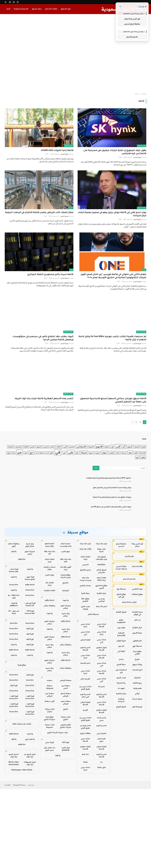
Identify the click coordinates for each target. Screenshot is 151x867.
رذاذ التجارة (121, 683)
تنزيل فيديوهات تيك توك (30, 763)
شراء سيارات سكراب (50, 710)
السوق (39, 447)
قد (46, 453)
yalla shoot (49, 600)
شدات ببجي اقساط (101, 625)
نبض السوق (37, 9)
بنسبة (124, 453)
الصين (32, 447)
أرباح (143, 447)
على (70, 452)
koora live (13, 585)
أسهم (130, 447)
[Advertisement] (75, 53)
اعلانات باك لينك (49, 584)
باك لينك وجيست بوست (85, 579)
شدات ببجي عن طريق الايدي (85, 687)
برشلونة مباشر (49, 605)
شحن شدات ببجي (101, 719)
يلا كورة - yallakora (14, 604)
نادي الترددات (137, 670)
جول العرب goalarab (65, 749)
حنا (101, 762)
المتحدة (142, 453)
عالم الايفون (137, 641)
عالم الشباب (129, 556)
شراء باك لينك (101, 544)
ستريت (97, 453)
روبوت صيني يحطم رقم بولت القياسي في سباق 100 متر (111, 507)
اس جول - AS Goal (13, 612)
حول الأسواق (66, 9)
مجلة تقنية (85, 593)
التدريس (85, 564)
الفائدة (25, 447)
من (19, 452)
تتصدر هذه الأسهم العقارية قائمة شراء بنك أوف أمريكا (44, 399)
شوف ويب (121, 627)
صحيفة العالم (93, 614)
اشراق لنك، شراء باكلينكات (101, 558)
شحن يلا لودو (101, 725)
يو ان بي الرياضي (101, 600)
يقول (143, 457)
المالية (10, 447)
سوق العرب (65, 551)
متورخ (137, 659)
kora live (13, 623)
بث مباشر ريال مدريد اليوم (49, 749)
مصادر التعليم (85, 585)
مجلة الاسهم (137, 633)
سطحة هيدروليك (49, 687)
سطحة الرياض (65, 680)
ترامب (111, 453)
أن (124, 446)
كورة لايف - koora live (29, 697)
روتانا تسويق (137, 664)
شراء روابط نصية (101, 550)
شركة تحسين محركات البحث (121, 567)
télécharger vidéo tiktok (21, 770)
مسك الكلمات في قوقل (137, 613)
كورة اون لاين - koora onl (30, 604)
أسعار (137, 447)
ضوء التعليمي (137, 589)
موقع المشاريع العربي (101, 586)
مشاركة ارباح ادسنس (121, 545)
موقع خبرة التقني (137, 652)
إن (112, 446)
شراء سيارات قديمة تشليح (57, 732)
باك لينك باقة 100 (65, 560)
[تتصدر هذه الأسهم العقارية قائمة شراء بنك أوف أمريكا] (39, 376)
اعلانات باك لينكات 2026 (21, 724)
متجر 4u (101, 686)
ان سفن (137, 620)
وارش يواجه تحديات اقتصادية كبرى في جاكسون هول (112, 488)
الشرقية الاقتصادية (121, 634)
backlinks (101, 564)
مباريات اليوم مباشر (66, 606)
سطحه (49, 680)
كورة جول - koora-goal (30, 578)
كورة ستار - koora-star (13, 570)
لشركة (41, 453)
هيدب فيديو (121, 678)
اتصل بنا (7, 785)
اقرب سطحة (50, 701)
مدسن (121, 659)
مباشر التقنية (121, 693)
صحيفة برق (121, 589)
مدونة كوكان (121, 641)
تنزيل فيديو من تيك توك (30, 755)
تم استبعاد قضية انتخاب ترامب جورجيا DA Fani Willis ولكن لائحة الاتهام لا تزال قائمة (112, 338)
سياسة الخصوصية (19, 785)
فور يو (85, 710)
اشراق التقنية (121, 612)
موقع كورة (22, 665)
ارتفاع (107, 447)
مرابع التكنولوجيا (121, 621)
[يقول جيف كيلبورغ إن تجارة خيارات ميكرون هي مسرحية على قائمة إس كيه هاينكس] (112, 127)
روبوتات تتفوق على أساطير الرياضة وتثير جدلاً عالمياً (112, 497)
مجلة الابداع (121, 664)
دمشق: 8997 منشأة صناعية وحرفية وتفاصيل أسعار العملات (108, 478)
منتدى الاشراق (85, 570)
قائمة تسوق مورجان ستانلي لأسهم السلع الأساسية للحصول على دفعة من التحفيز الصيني (113, 400)
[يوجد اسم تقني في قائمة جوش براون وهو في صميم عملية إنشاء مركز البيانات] (112, 189)
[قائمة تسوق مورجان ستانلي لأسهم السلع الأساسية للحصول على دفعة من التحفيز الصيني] (112, 376)
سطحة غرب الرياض (49, 694)
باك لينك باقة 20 (49, 552)
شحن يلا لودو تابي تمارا (85, 695)
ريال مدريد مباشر (66, 614)
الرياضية (65, 590)
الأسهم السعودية (21, 9)
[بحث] (6, 2)
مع (31, 452)
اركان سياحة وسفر (129, 602)
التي (65, 447)
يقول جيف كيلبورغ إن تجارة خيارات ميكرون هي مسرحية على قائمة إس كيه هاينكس (115, 152)
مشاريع (66, 583)
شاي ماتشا (101, 767)
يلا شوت (66, 600)
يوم (137, 457)
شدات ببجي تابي (85, 633)
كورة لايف (30, 628)
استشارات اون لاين (121, 671)
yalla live (21, 559)
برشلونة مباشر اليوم (13, 545)
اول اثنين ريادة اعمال (137, 545)
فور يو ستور (85, 679)
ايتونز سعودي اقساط (101, 648)
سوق (91, 453)
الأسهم (99, 446)
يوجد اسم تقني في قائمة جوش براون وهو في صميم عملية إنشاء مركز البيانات (112, 214)
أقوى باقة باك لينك (65, 568)
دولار (104, 452)
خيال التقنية (137, 627)
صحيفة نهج (137, 646)
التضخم (71, 447)
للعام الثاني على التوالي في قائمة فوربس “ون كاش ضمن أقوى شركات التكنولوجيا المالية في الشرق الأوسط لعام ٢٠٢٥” (113, 276)
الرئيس (45, 447)
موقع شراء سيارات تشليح (49, 718)
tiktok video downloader (13, 763)
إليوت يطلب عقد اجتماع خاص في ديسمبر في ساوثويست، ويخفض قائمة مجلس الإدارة (42, 338)
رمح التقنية (137, 683)
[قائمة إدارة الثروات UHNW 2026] (39, 127)
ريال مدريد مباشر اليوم (29, 545)
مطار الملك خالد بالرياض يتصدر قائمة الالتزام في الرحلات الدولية (39, 212)
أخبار (8, 9)
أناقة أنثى (121, 651)
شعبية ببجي (101, 733)
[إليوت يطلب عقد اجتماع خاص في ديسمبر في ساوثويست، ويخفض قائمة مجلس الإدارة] (39, 314)
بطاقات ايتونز (85, 733)
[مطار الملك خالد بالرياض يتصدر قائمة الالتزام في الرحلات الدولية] (39, 189)
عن (64, 452)
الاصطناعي (81, 446)
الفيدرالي (18, 447)
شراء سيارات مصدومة (50, 726)
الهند (135, 453)
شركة (84, 452)
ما (36, 453)
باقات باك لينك (85, 549)
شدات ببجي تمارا (85, 625)
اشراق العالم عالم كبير (101, 571)
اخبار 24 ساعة (101, 606)
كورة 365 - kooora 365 (30, 612)
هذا (14, 453)
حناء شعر (85, 754)
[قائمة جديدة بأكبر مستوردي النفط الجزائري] (39, 251)
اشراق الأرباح (121, 707)
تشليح (65, 709)
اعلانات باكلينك (49, 590)
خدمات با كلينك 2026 (49, 568)
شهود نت (121, 688)
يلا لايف (57, 755)
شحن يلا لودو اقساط (85, 648)
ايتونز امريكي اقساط (85, 703)
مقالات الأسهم (51, 9)
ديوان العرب (49, 575)
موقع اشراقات (137, 594)
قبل (51, 453)
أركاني (137, 693)
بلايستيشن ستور (101, 740)
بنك (117, 453)
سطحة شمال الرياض (65, 694)
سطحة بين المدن (65, 687)
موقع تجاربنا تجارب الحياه (66, 576)
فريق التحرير (137, 157)
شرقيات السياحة (121, 700)
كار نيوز (121, 646)
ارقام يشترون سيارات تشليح (65, 726)
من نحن (31, 785)
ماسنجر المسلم (129, 579)
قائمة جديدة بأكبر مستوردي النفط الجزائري (50, 274)
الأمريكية (90, 447)
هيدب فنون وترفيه (85, 607)
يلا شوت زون (30, 739)
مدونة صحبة (137, 699)
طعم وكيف (137, 688)
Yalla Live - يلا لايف (13, 596)
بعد (130, 452)
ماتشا (85, 762)
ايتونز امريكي (85, 640)
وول (8, 453)
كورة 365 (65, 742)
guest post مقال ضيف (49, 545)
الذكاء (59, 447)
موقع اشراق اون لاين (121, 595)
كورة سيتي (49, 742)
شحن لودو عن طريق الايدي (85, 726)
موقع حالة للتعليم (85, 600)
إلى (118, 446)
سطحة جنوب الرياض (65, 702)
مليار (25, 453)
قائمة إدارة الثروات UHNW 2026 (57, 150)
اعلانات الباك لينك (85, 558)
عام (77, 453)
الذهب (52, 447)
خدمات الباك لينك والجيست (65, 545)
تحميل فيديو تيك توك (14, 755)
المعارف (137, 678)
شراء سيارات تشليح (66, 718)
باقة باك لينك (137, 566)
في (57, 452)
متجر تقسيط (85, 663)
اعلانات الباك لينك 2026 (101, 579)
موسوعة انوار (137, 707)
